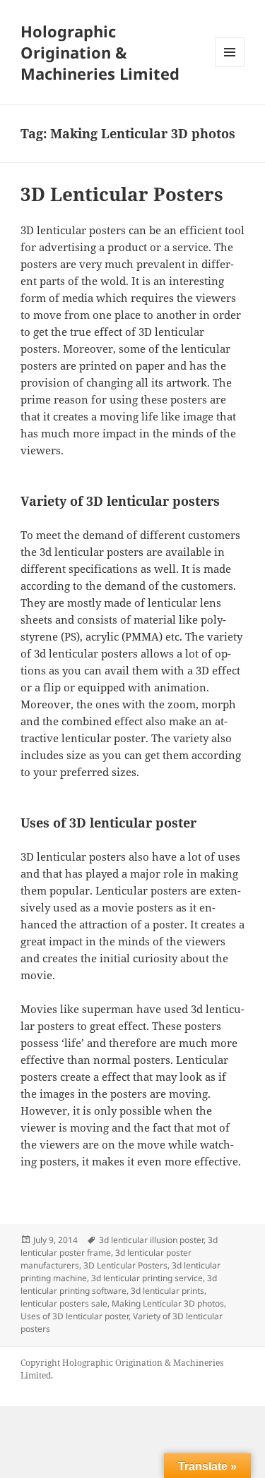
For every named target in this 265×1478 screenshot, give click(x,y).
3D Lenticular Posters (121, 194)
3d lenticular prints (167, 1291)
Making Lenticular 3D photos (168, 1303)
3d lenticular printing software (118, 1284)
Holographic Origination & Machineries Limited (99, 52)
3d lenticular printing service (147, 1278)
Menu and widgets (230, 66)
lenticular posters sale (63, 1303)
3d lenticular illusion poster (151, 1240)
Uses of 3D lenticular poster (74, 1316)
